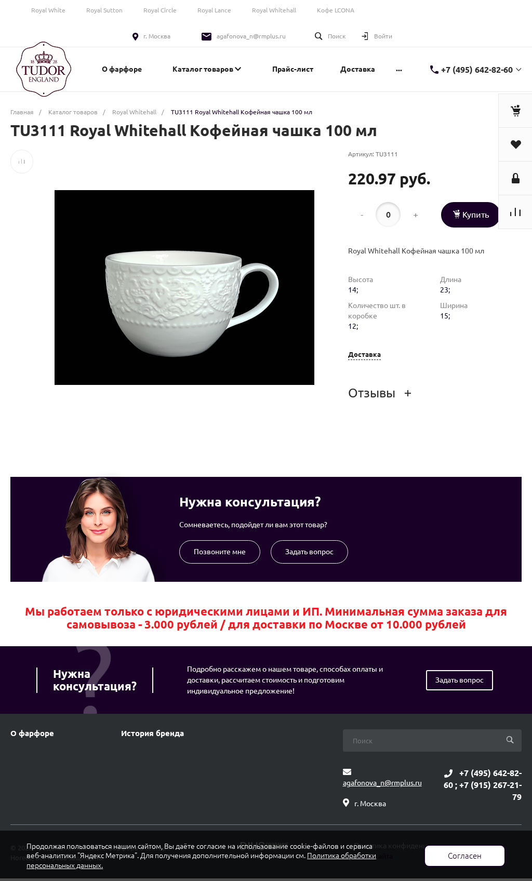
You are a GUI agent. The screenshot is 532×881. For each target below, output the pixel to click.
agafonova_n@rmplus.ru (251, 36)
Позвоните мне (220, 552)
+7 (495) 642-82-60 (477, 69)
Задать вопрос (309, 552)
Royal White (48, 10)
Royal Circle (160, 10)
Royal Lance (214, 10)
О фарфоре (32, 733)
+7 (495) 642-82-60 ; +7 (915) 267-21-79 (483, 785)
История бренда (152, 733)
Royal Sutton (104, 10)
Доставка (364, 354)
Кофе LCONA (335, 10)
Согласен (465, 855)
